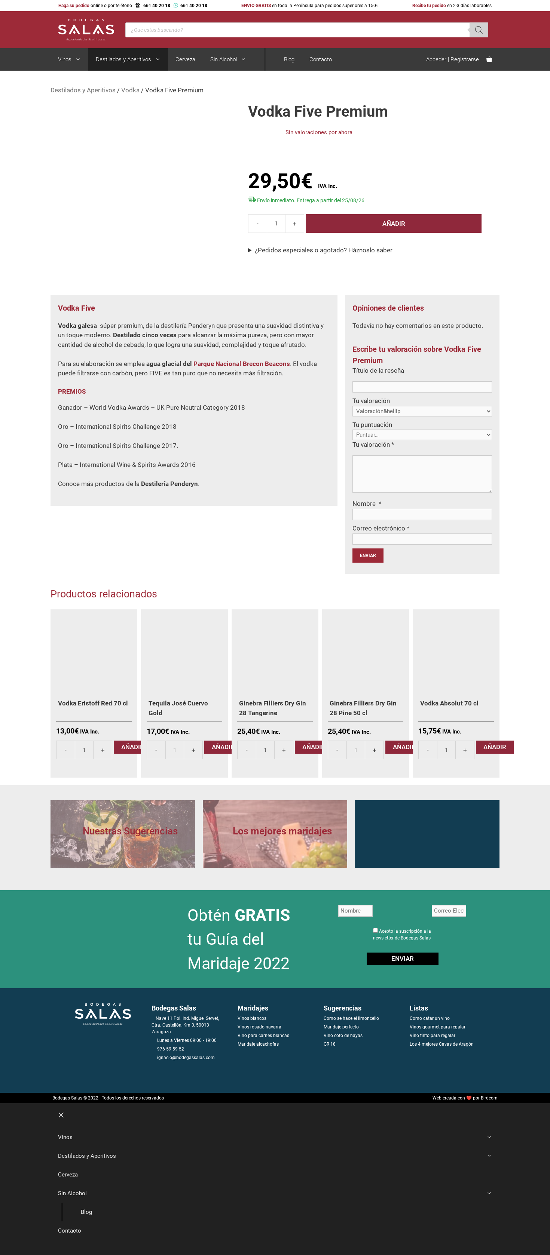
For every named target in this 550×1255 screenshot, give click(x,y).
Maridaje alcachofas (258, 1044)
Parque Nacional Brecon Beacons (241, 363)
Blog (289, 59)
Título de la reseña (378, 370)
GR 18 (330, 1044)
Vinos (64, 59)
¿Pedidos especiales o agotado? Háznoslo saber (323, 250)
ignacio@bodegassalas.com (186, 1057)
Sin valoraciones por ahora (318, 132)
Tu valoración (371, 401)
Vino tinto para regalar (432, 1035)
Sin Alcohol (223, 59)
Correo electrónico (380, 528)
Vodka (130, 90)
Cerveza (185, 59)
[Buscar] (479, 29)
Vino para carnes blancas (263, 1035)
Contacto (320, 59)
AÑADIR (393, 223)
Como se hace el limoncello (351, 1018)
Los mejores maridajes (282, 831)
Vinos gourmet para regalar (437, 1027)
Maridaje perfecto (341, 1027)
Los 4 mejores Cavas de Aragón (442, 1044)
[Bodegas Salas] (82, 29)
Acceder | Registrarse (452, 59)
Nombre (366, 503)
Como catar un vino (430, 1018)
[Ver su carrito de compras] (489, 59)
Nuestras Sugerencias (130, 831)
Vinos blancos (252, 1018)
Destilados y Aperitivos (123, 59)
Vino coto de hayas (343, 1035)
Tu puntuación (372, 424)
